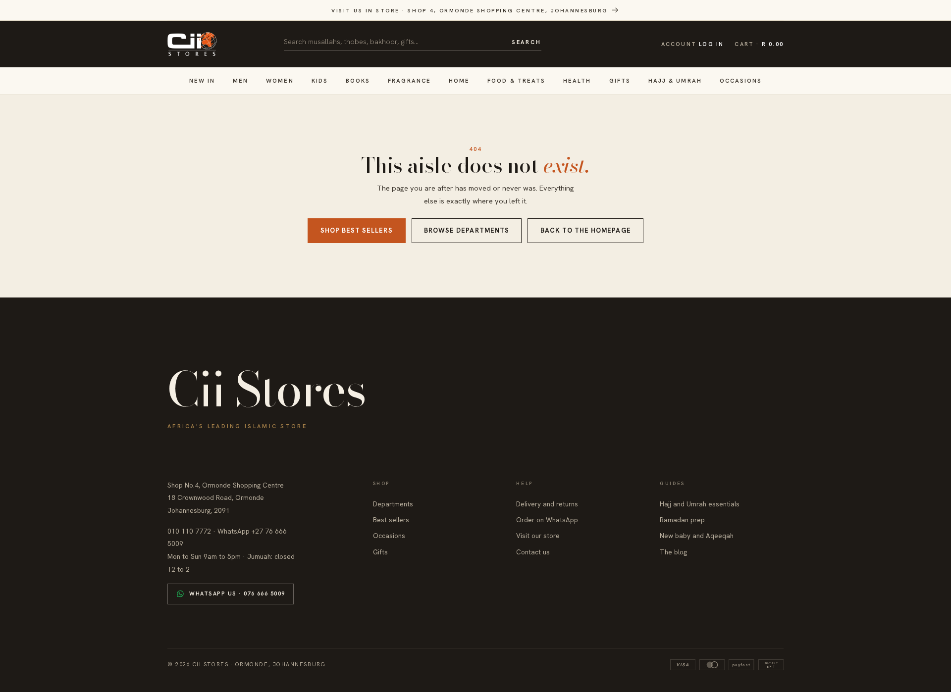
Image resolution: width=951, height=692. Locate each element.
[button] (759, 44)
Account (692, 44)
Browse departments (466, 230)
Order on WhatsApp (547, 519)
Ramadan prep (682, 519)
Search (526, 42)
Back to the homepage (585, 230)
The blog (673, 551)
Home (459, 80)
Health (577, 80)
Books (358, 80)
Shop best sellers (356, 230)
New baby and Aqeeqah (697, 535)
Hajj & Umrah (675, 80)
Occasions (741, 80)
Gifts (620, 80)
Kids (320, 80)
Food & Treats (516, 80)
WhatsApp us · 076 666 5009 (237, 593)
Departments (393, 503)
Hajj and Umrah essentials (700, 503)
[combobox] (394, 41)
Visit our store (538, 535)
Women (279, 80)
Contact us (533, 551)
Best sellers (391, 519)
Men (240, 80)
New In (202, 80)
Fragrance (409, 80)
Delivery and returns (547, 503)
